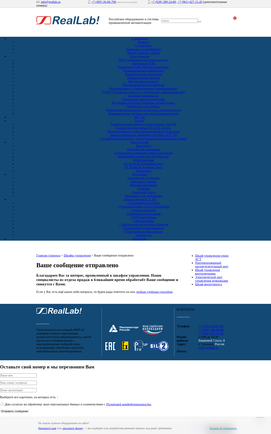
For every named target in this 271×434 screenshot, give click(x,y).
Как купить (143, 145)
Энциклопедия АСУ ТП (139, 199)
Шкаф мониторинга (208, 284)
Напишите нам (47, 428)
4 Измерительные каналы (143, 213)
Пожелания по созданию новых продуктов (143, 153)
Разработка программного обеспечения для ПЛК (144, 124)
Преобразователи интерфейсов (143, 85)
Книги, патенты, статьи (143, 52)
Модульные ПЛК (143, 63)
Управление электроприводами (143, 99)
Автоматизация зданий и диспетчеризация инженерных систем (143, 138)
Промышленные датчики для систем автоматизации (143, 113)
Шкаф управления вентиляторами (207, 271)
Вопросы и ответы (143, 181)
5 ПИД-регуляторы (143, 217)
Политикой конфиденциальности (128, 404)
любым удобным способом (154, 292)
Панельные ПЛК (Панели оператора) (143, 67)
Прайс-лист (143, 170)
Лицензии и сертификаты (143, 49)
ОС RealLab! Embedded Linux (143, 163)
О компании (139, 38)
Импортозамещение (143, 185)
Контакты (139, 238)
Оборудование (139, 56)
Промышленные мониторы (143, 74)
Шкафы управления (77, 255)
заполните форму (72, 428)
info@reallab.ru (51, 2)
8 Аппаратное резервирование (143, 228)
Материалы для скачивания (143, 196)
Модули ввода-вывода (143, 81)
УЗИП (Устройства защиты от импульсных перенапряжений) (143, 92)
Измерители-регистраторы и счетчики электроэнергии (143, 110)
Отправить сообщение (14, 411)
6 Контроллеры (143, 221)
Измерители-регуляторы (143, 106)
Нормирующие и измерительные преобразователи (143, 88)
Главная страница (48, 255)
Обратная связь (143, 160)
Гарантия (143, 188)
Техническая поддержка (143, 178)
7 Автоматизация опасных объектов (143, 224)
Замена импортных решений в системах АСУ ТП (143, 135)
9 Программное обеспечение (143, 231)
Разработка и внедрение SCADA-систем (143, 128)
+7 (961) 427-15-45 (190, 2)
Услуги (139, 120)
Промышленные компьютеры (143, 70)
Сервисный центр (143, 192)
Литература (143, 235)
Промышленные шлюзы (143, 77)
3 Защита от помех (143, 210)
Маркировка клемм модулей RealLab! (143, 156)
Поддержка (139, 174)
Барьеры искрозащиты (143, 95)
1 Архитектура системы (143, 203)
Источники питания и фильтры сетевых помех (143, 103)
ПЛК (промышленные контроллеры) (143, 60)
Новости (143, 42)
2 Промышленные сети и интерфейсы (143, 206)
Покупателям (140, 142)
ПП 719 (139, 117)
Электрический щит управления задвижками (211, 278)
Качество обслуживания (143, 149)
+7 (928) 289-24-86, (164, 2)
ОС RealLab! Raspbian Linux (143, 167)
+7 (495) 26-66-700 (103, 2)
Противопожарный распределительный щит (211, 264)
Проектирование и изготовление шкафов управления (143, 131)
